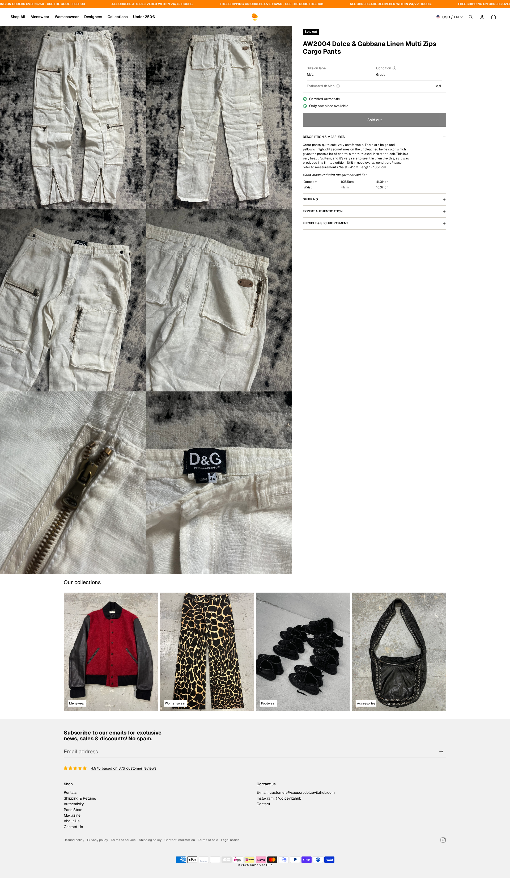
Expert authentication (323, 211)
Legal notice (230, 840)
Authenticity (74, 803)
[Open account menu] (482, 17)
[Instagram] (443, 840)
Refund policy (74, 840)
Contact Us (73, 826)
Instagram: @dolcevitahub (279, 798)
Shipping (310, 199)
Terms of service (123, 840)
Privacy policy (97, 840)
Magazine (72, 815)
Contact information (179, 840)
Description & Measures (324, 137)
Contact (263, 803)
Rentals (70, 792)
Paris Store (73, 809)
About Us (71, 820)
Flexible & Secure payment (325, 223)
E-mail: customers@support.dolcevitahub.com (296, 792)
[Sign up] (441, 752)
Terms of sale (208, 840)
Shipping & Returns (80, 798)
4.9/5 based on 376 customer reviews (123, 768)
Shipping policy (150, 840)
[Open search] (471, 17)
